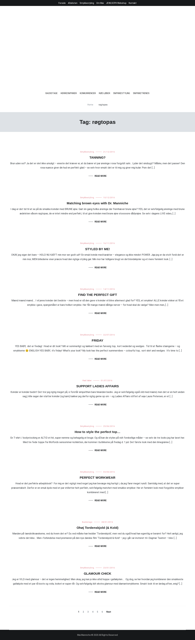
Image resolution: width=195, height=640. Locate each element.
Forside (62, 3)
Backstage (87, 522)
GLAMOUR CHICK (97, 573)
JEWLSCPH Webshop (116, 3)
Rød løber (87, 380)
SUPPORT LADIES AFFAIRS (97, 386)
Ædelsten (72, 3)
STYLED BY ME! (97, 249)
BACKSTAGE (52, 93)
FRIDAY (97, 340)
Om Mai (100, 3)
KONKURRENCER (88, 93)
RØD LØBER (104, 93)
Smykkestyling (87, 3)
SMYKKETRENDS (141, 93)
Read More (100, 176)
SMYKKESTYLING (121, 93)
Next (108, 612)
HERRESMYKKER (69, 93)
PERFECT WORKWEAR (97, 477)
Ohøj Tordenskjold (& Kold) (97, 527)
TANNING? (97, 157)
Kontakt (132, 3)
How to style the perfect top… (97, 432)
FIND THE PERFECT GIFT (97, 294)
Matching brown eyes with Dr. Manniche (97, 203)
